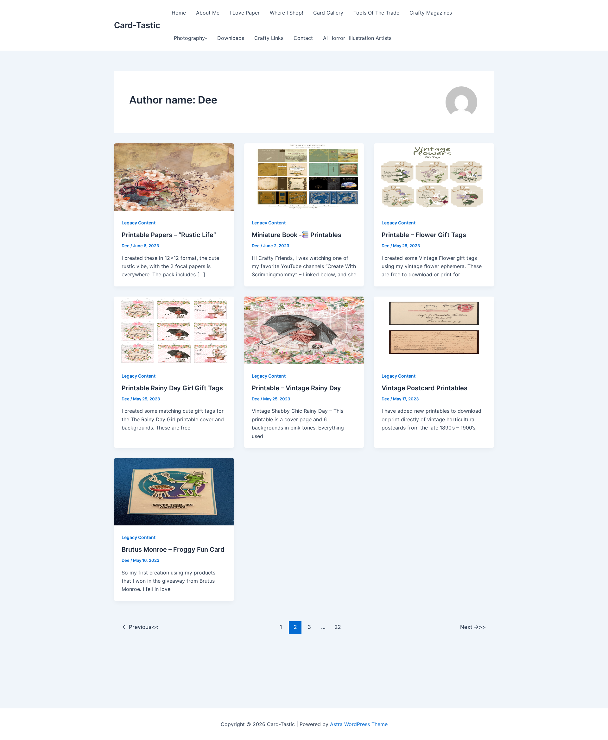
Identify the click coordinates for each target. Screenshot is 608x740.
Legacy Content (138, 222)
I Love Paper (245, 12)
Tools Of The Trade (376, 12)
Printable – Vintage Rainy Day (296, 388)
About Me (207, 12)
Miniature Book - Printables (297, 235)
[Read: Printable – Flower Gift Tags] (434, 176)
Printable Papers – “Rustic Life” (169, 235)
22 (337, 627)
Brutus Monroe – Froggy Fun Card (173, 549)
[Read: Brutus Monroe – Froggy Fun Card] (174, 491)
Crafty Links (268, 38)
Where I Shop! (286, 12)
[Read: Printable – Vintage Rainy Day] (304, 330)
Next (469, 627)
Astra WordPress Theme (359, 724)
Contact (303, 38)
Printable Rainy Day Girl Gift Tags (172, 388)
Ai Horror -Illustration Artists (357, 38)
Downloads (230, 38)
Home (179, 12)
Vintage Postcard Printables (424, 388)
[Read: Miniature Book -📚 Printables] (304, 176)
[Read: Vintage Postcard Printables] (434, 330)
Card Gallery (328, 12)
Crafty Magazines (430, 12)
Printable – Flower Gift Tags (424, 235)
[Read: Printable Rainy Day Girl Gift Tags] (174, 330)
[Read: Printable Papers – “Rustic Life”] (174, 176)
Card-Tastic (137, 25)
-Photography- (189, 38)
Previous (136, 627)
